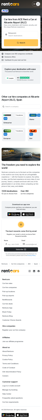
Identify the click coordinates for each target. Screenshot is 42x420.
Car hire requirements (10, 402)
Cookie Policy (7, 359)
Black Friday (6, 312)
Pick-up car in (12, 33)
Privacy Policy (31, 255)
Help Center (6, 394)
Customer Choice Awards (11, 320)
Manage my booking (9, 390)
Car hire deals (7, 304)
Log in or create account (11, 386)
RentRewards (7, 300)
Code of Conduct (8, 368)
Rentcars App (7, 308)
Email (23, 240)
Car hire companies (17, 264)
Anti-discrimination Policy (11, 372)
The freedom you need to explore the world (21, 166)
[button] (10, 78)
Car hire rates (7, 283)
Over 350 (25, 191)
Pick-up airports (8, 296)
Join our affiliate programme (12, 341)
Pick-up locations (8, 291)
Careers (5, 376)
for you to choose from (9, 193)
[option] (21, 279)
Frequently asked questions (12, 398)
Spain (36, 264)
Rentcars (5, 264)
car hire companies (27, 193)
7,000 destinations (9, 191)
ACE (29, 264)
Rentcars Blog (7, 316)
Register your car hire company (13, 330)
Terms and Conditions (10, 364)
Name (6, 240)
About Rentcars (8, 351)
